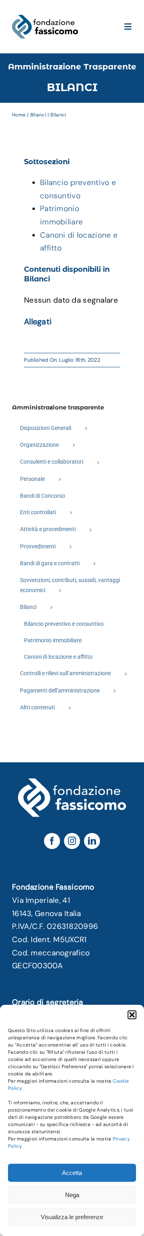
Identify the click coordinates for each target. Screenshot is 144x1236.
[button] (132, 1015)
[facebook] (52, 841)
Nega (72, 1194)
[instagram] (72, 841)
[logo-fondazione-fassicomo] (45, 19)
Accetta (72, 1172)
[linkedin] (92, 841)
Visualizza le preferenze (72, 1217)
